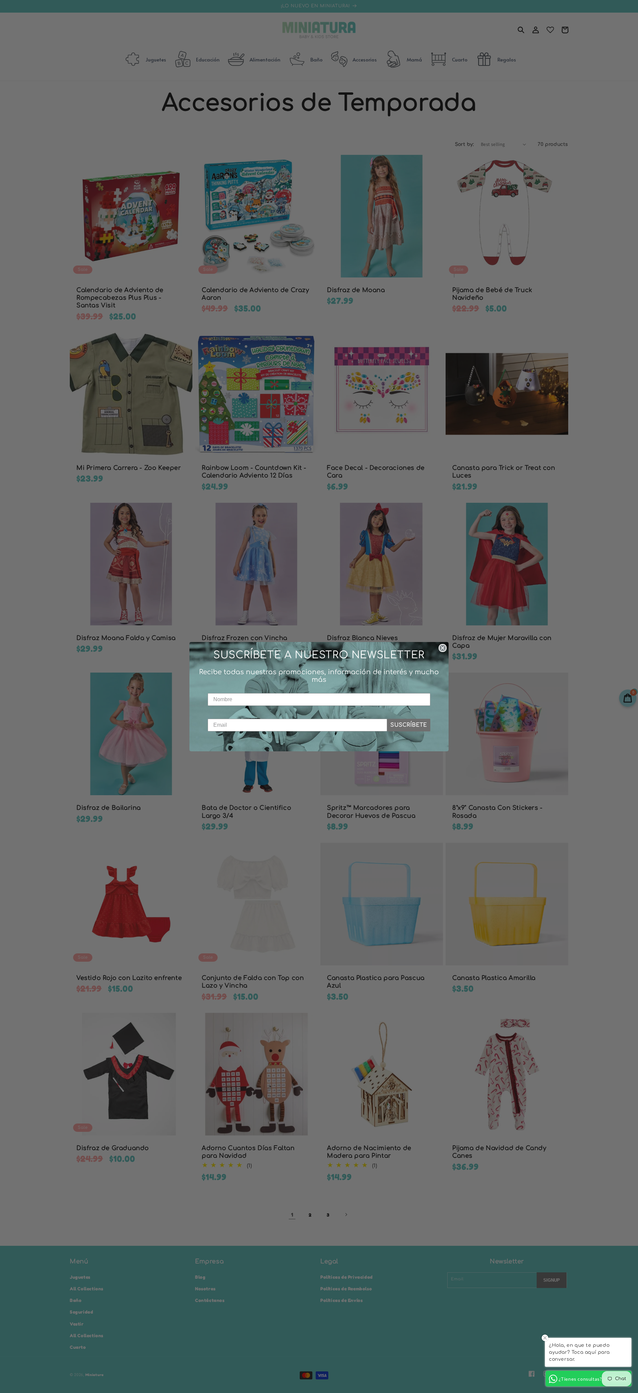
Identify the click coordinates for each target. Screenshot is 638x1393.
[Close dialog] (442, 648)
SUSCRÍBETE (408, 725)
